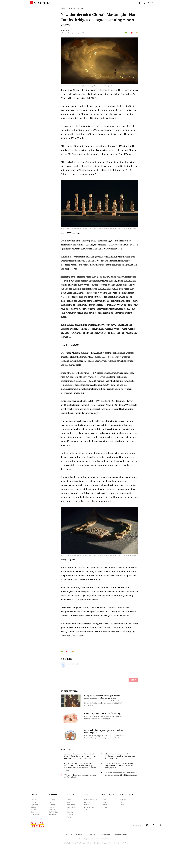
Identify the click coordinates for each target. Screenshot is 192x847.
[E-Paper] (140, 3)
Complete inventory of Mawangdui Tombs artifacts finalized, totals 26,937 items (102, 696)
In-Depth (123, 800)
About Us (68, 835)
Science (33, 810)
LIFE (86, 795)
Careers (79, 835)
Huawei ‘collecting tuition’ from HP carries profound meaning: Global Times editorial (121, 774)
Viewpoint (70, 812)
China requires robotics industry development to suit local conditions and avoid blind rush (120, 756)
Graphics (105, 802)
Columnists (70, 814)
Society (33, 802)
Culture (86, 805)
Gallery (104, 805)
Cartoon (69, 817)
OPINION (70, 795)
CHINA (34, 795)
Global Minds (71, 805)
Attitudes (87, 802)
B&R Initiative (53, 812)
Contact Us (90, 835)
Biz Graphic (52, 814)
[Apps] (143, 3)
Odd (32, 812)
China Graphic (36, 814)
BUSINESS (53, 795)
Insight (51, 802)
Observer (69, 802)
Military (33, 807)
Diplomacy (34, 805)
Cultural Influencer (90, 800)
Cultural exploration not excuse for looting (102, 713)
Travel (86, 810)
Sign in (150, 2)
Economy (52, 805)
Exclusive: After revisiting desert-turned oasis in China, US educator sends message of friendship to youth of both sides (80, 756)
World (122, 802)
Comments (52, 807)
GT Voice (52, 800)
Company (52, 810)
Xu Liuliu (66, 30)
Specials (105, 807)
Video (104, 800)
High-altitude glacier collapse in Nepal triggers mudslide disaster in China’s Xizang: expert (119, 765)
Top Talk (69, 810)
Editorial (69, 800)
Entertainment (89, 807)
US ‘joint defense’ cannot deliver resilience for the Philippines (80, 776)
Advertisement (104, 835)
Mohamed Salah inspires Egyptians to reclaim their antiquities (103, 731)
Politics (33, 800)
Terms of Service (121, 835)
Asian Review (71, 807)
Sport (122, 805)
